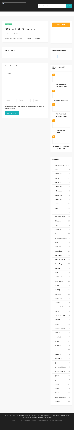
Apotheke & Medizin (61, 165)
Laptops (57, 302)
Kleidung (57, 290)
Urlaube (57, 393)
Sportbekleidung (60, 371)
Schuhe (57, 341)
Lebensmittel (59, 307)
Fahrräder (58, 229)
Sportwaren (58, 380)
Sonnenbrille (58, 358)
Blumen (57, 204)
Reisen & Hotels (60, 328)
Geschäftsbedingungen (30, 420)
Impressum (58, 420)
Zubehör (57, 401)
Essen (56, 225)
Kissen (57, 285)
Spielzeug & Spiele (60, 367)
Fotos (56, 242)
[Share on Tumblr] (67, 56)
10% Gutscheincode (61, 100)
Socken (57, 350)
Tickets (57, 388)
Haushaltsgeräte (60, 264)
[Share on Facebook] (54, 56)
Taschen (57, 384)
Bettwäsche (58, 195)
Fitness (57, 234)
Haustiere (58, 268)
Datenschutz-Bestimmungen (46, 420)
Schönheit (58, 337)
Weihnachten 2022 (60, 397)
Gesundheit (58, 251)
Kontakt (21, 420)
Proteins (57, 320)
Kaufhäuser (58, 277)
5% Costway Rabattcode (61, 131)
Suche (69, 5)
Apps (56, 169)
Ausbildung (58, 174)
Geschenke (58, 247)
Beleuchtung (58, 191)
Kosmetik (58, 294)
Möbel (57, 311)
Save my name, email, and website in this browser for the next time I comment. (24, 107)
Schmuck (57, 333)
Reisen (57, 324)
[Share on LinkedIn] (63, 56)
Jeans (56, 272)
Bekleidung (58, 187)
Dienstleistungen (60, 217)
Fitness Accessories (61, 238)
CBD (56, 212)
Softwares (58, 354)
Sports (57, 376)
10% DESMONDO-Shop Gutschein (61, 147)
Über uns (15, 420)
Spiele (56, 363)
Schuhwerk (58, 345)
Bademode (58, 182)
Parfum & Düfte (60, 315)
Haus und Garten (15, 33)
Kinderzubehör (59, 281)
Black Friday (58, 199)
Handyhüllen (58, 255)
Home (6, 33)
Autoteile (57, 178)
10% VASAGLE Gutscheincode (61, 115)
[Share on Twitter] (59, 56)
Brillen (56, 208)
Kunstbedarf (58, 298)
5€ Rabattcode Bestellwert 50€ (61, 85)
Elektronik (58, 221)
